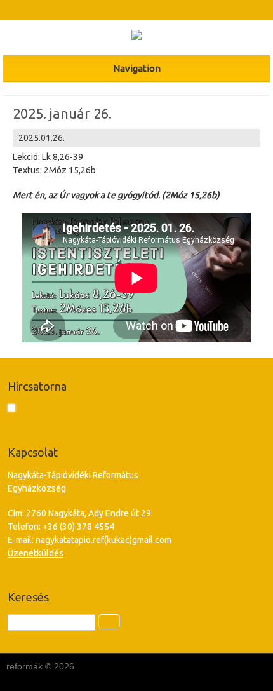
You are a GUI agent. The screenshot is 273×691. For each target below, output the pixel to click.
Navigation (137, 68)
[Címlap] (136, 37)
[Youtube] (148, 10)
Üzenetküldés (35, 553)
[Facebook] (124, 10)
